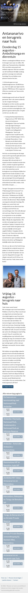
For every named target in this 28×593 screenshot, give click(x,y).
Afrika (5, 18)
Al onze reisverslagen (15, 578)
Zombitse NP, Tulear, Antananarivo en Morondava (12, 481)
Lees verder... (17, 411)
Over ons (4, 578)
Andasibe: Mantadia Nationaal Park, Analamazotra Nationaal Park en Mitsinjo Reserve (12, 425)
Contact (15, 580)
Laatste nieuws (6, 580)
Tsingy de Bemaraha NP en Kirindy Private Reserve (14, 518)
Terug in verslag (8, 386)
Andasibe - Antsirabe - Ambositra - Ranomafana (13, 446)
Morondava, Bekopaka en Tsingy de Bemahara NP (13, 499)
